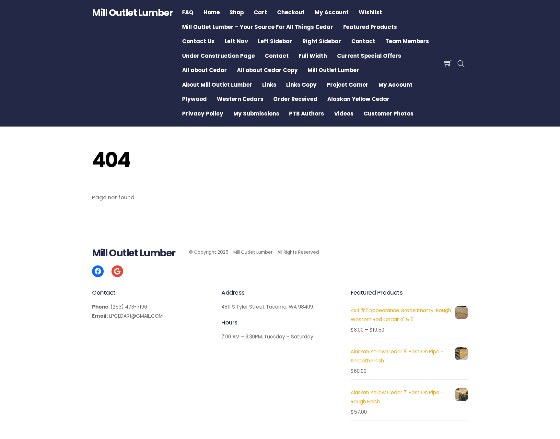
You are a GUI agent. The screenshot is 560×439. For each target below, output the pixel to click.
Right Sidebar (321, 41)
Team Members (407, 41)
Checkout (291, 12)
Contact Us (198, 41)
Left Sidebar (275, 41)
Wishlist (370, 12)
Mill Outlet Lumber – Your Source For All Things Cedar (257, 27)
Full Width (312, 56)
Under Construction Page (218, 56)
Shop (236, 12)
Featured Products (370, 27)
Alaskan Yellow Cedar (358, 99)
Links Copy (301, 85)
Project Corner (347, 85)
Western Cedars (240, 99)
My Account (332, 12)
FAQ (187, 12)
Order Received (295, 99)
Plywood (194, 99)
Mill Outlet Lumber (333, 70)
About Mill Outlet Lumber (217, 85)
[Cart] (447, 63)
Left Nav (236, 41)
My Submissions (256, 113)
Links (269, 85)
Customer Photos (389, 113)
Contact (363, 41)
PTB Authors (306, 113)
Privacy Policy (202, 113)
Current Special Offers (369, 56)
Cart (260, 12)
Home (212, 12)
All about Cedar (204, 70)
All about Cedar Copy (267, 70)
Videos (344, 113)
